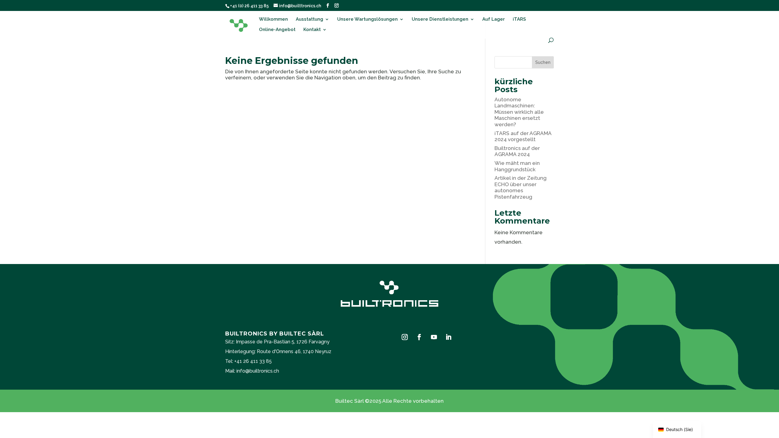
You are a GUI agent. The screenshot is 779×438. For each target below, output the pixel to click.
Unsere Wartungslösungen (367, 19)
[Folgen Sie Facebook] (419, 337)
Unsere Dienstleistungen (440, 19)
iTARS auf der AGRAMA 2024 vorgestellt (522, 136)
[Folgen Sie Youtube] (434, 337)
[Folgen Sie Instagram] (405, 337)
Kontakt (312, 29)
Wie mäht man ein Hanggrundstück (517, 166)
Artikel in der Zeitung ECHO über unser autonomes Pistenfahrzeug (520, 187)
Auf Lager (493, 19)
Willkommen (273, 19)
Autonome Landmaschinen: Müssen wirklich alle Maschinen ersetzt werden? (519, 111)
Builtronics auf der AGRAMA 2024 (517, 151)
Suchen (542, 62)
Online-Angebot (277, 29)
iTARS (519, 19)
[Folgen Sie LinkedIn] (448, 337)
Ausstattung (309, 19)
